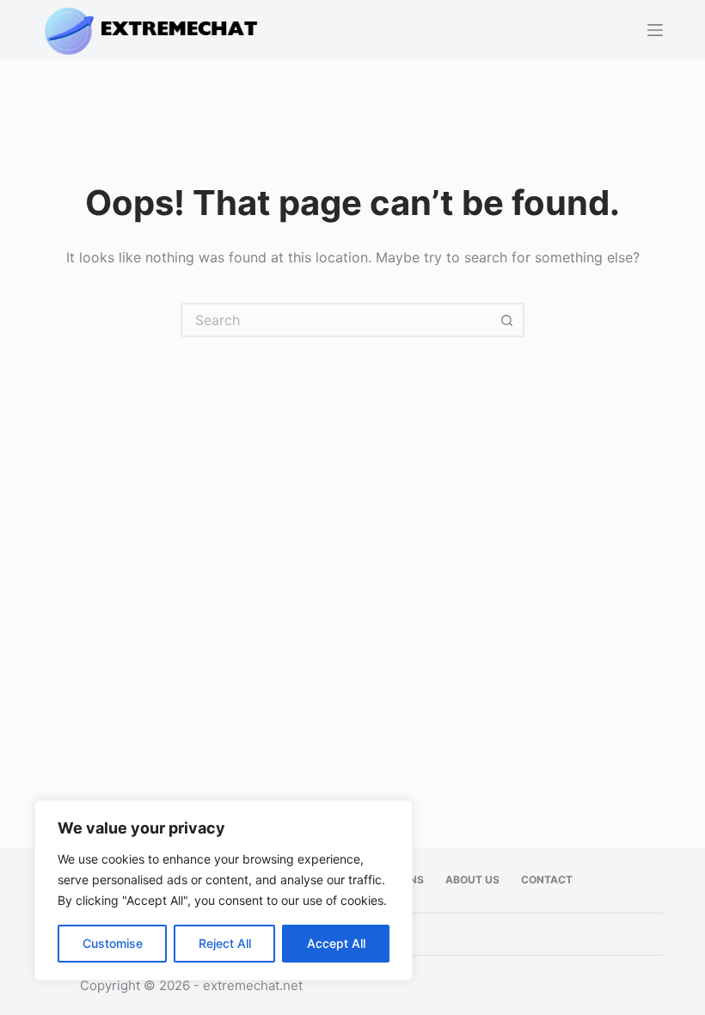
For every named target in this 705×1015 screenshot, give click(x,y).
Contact (547, 879)
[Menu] (655, 30)
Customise (113, 943)
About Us (472, 879)
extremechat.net (253, 985)
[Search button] (507, 320)
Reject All (225, 943)
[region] (223, 890)
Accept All (336, 943)
